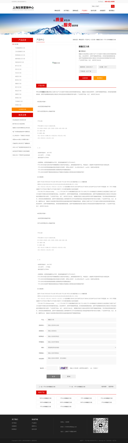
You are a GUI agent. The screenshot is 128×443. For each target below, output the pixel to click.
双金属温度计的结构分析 (19, 120)
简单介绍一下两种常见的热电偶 (21, 155)
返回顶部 (104, 386)
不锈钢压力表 (19, 101)
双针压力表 (18, 69)
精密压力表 (18, 76)
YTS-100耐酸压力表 (45, 406)
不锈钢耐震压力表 (20, 48)
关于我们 (66, 10)
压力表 (16, 44)
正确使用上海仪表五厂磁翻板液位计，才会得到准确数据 (22, 143)
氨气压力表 (18, 65)
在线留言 (102, 10)
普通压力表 (18, 105)
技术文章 (93, 10)
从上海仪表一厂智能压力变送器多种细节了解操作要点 (22, 135)
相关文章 (22, 115)
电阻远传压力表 (19, 62)
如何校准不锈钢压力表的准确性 (21, 151)
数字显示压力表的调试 (19, 124)
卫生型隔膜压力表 (20, 51)
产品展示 (84, 10)
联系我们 (112, 10)
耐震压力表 (18, 97)
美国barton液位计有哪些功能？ (21, 139)
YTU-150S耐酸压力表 (49, 386)
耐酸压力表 (18, 83)
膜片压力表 (18, 87)
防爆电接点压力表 (20, 55)
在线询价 (85, 78)
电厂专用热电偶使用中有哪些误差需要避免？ (22, 131)
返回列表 (111, 386)
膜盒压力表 (18, 90)
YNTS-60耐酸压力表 (45, 402)
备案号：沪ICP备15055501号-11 (89, 440)
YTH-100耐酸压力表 (65, 398)
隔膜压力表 (18, 94)
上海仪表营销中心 (21, 1)
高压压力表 (18, 73)
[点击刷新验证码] (63, 368)
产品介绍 (41, 85)
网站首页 (57, 10)
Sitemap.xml (102, 440)
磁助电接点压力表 (20, 58)
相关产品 (41, 392)
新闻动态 (75, 10)
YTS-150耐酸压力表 (65, 406)
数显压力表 (18, 80)
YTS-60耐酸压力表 (106, 402)
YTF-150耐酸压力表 (79, 386)
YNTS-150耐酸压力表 (45, 398)
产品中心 (87, 39)
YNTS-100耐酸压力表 (66, 402)
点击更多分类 (22, 109)
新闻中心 (34, 426)
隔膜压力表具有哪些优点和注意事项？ (22, 127)
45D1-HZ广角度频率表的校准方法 (22, 147)
